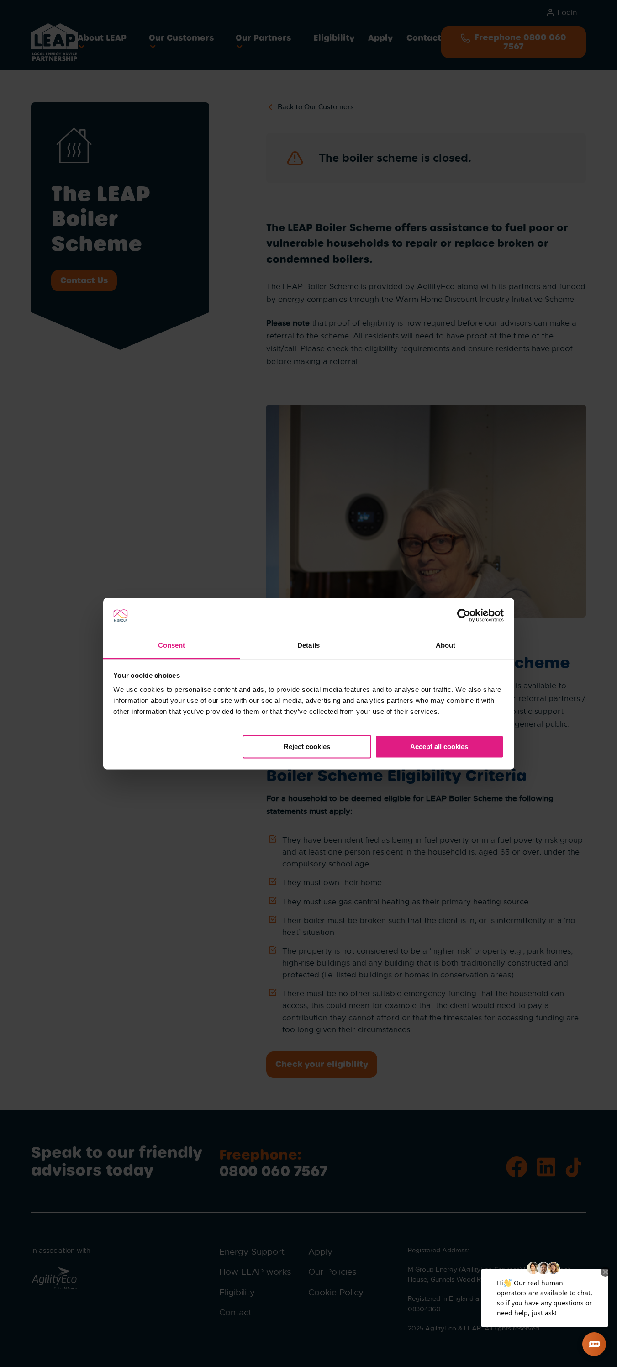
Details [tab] (308, 645)
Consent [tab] (171, 645)
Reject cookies (307, 746)
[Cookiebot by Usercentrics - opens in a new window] (464, 615)
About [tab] (446, 645)
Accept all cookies (439, 746)
